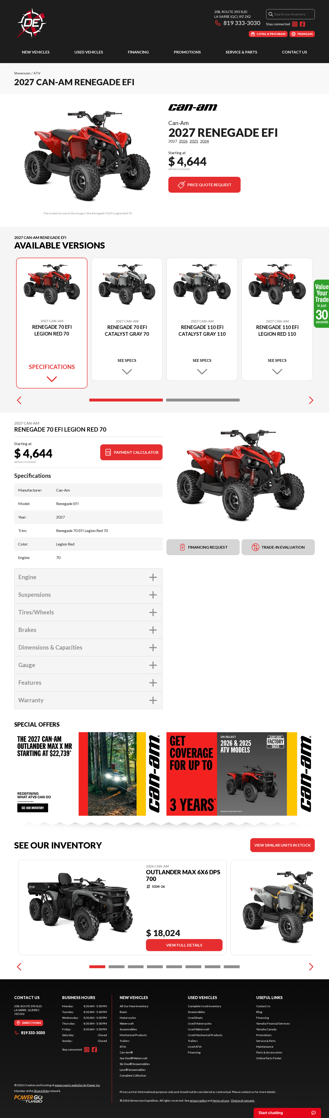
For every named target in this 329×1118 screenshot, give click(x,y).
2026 (183, 141)
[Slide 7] (213, 966)
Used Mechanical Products (205, 1035)
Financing (138, 52)
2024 (204, 141)
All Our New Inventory (134, 1006)
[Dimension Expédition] (31, 23)
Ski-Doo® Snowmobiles (135, 1064)
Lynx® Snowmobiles (133, 1070)
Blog (259, 1012)
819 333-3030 (242, 22)
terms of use (221, 1100)
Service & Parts (241, 52)
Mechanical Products (133, 1035)
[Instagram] (295, 24)
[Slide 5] (174, 966)
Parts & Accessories (269, 1052)
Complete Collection (133, 1075)
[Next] (310, 400)
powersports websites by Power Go (77, 1085)
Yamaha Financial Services (273, 1023)
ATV (36, 73)
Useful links (269, 997)
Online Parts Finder (269, 1058)
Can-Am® (126, 1052)
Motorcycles (128, 1017)
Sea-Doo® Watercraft (133, 1058)
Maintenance (264, 1046)
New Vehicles (36, 52)
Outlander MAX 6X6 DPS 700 (183, 875)
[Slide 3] (136, 966)
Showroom (22, 73)
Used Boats (195, 1017)
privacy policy (198, 1100)
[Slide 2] (203, 400)
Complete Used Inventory (204, 1006)
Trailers (125, 1041)
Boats (123, 1012)
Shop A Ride (41, 1091)
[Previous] (19, 400)
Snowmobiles (128, 1029)
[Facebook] (302, 24)
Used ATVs (195, 1046)
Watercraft (127, 1023)
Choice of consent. (243, 1100)
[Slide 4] (155, 966)
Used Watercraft (198, 1029)
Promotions (187, 52)
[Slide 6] (193, 966)
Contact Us (294, 52)
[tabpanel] (84, 1023)
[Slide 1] (126, 400)
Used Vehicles (88, 52)
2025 (194, 141)
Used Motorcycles (200, 1023)
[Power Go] (57, 1099)
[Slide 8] (232, 966)
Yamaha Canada (266, 1029)
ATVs (123, 1046)
